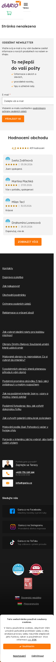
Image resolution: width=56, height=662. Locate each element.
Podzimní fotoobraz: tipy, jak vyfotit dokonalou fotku (23, 407)
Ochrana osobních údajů (16, 303)
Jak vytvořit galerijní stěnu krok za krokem (26, 418)
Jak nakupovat (11, 286)
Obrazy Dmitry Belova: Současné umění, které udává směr (25, 346)
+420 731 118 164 (25, 472)
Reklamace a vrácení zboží (18, 312)
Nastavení (19, 656)
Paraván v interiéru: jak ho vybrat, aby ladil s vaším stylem (28, 441)
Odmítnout (37, 656)
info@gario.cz (24, 482)
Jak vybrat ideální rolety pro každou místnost (23, 333)
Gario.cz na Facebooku (32, 511)
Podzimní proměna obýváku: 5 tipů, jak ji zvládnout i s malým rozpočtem (25, 383)
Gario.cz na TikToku (32, 542)
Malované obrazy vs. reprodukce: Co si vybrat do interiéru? (25, 358)
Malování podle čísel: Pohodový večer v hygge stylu (25, 428)
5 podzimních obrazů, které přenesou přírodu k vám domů (24, 370)
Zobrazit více (28, 241)
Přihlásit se (13, 118)
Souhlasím (28, 646)
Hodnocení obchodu (28, 137)
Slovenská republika (31, 597)
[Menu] (25, 5)
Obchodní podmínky (14, 294)
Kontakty (7, 268)
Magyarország (31, 603)
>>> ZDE (32, 639)
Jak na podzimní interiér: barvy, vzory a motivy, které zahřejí (25, 395)
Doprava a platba (12, 277)
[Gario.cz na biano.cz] (28, 585)
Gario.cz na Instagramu (32, 527)
